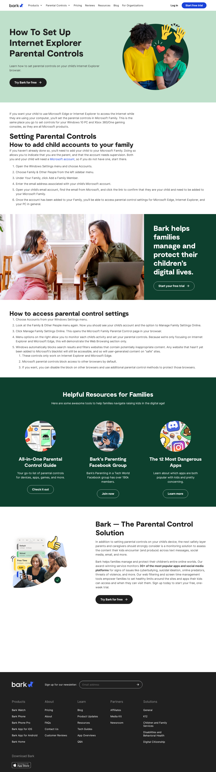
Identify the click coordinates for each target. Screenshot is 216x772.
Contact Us (51, 729)
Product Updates (87, 716)
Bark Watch (18, 710)
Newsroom (116, 722)
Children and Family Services (155, 724)
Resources (83, 722)
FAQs (48, 722)
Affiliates (115, 710)
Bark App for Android (24, 735)
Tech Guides (84, 729)
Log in (174, 5)
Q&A (80, 741)
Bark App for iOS (22, 729)
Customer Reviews (56, 735)
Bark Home (18, 741)
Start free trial (194, 5)
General (147, 710)
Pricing (49, 710)
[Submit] (138, 684)
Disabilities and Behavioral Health (153, 734)
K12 (145, 716)
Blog (80, 710)
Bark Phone (18, 716)
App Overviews (86, 735)
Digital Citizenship (154, 741)
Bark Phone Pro (21, 722)
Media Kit (116, 716)
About (48, 716)
